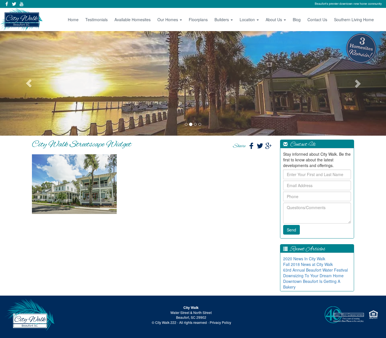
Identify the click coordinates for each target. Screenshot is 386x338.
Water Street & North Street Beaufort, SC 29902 (191, 315)
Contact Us (317, 19)
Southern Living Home (354, 19)
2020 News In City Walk (304, 258)
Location (248, 19)
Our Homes (168, 19)
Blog (297, 19)
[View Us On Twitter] (14, 3)
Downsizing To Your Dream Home (313, 275)
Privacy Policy (220, 322)
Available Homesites (132, 19)
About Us (274, 19)
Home (73, 19)
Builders (222, 19)
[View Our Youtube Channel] (21, 3)
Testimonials (96, 19)
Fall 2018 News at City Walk (308, 264)
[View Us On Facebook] (6, 3)
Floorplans (198, 19)
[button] (29, 83)
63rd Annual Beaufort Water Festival (315, 270)
